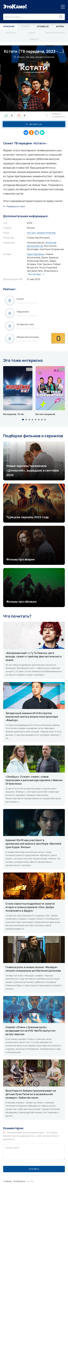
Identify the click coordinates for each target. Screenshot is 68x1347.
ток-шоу (31, 232)
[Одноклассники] (31, 132)
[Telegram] (36, 132)
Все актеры (34, 274)
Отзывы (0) (43, 26)
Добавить (58, 115)
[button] (23, 419)
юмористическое (46, 232)
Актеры (60, 26)
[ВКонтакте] (26, 132)
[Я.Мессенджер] (42, 132)
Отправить (34, 1169)
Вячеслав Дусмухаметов (41, 244)
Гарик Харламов (35, 254)
